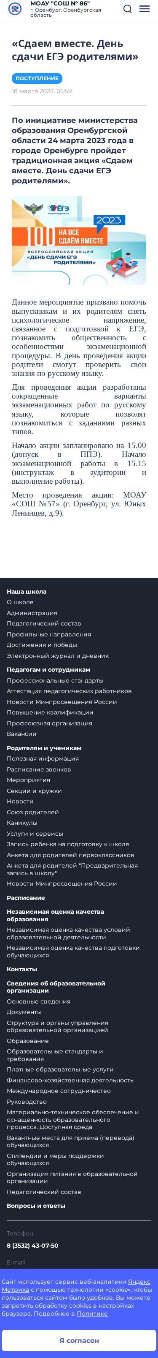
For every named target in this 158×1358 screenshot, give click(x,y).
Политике (92, 1313)
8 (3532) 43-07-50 (33, 1245)
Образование (28, 1041)
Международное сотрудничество (59, 1091)
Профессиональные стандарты (55, 680)
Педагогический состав (44, 623)
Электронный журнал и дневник (58, 655)
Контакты (22, 969)
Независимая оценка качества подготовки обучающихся (73, 951)
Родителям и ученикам (44, 748)
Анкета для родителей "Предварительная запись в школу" (72, 869)
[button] (128, 9)
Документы (24, 1012)
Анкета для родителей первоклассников (70, 855)
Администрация (32, 613)
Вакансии (22, 734)
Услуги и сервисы (35, 833)
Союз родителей (33, 812)
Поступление (37, 78)
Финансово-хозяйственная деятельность (70, 1080)
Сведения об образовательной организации (56, 987)
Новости (20, 801)
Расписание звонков (39, 769)
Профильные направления (49, 634)
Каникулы (22, 822)
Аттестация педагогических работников (69, 691)
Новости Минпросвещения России (62, 702)
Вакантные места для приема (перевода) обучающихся (70, 1141)
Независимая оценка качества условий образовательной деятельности (68, 933)
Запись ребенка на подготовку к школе (68, 844)
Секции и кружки (34, 791)
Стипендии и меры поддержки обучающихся (55, 1159)
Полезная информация (43, 758)
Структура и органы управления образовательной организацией (57, 1026)
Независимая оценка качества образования (55, 915)
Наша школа (26, 591)
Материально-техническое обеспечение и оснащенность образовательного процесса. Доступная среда (73, 1119)
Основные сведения (38, 1001)
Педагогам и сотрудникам (48, 669)
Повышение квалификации (50, 712)
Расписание (26, 898)
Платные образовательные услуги (60, 1069)
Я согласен (79, 1341)
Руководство (27, 1101)
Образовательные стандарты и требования (55, 1055)
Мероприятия (28, 780)
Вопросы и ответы (36, 1205)
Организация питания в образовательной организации (72, 1177)
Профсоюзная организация (49, 723)
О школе (20, 602)
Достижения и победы (42, 645)
